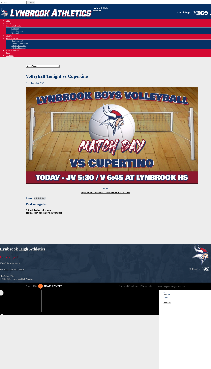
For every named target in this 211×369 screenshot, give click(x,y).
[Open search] (209, 13)
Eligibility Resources (19, 43)
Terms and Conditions (128, 286)
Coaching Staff (17, 41)
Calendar (15, 28)
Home (8, 21)
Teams (8, 23)
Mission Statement (18, 48)
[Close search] (40, 2)
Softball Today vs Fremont (39, 210)
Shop (8, 53)
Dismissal (15, 33)
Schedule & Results (13, 26)
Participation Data (18, 46)
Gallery (8, 36)
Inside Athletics (12, 38)
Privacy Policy (147, 286)
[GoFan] (204, 13)
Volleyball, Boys (39, 198)
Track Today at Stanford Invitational (44, 213)
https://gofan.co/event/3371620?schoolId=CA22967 (105, 192)
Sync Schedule (17, 31)
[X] (195, 13)
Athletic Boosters (12, 50)
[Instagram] (199, 13)
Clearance (9, 56)
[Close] (165, 294)
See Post (167, 302)
